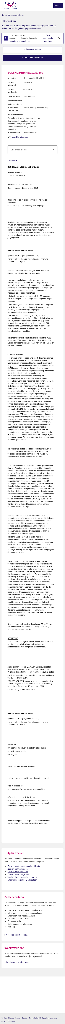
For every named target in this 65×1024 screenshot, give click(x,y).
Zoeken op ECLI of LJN (18, 872)
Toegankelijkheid (35, 1018)
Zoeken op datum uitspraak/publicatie (24, 866)
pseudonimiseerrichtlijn (19, 41)
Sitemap (11, 1018)
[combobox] (32, 150)
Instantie (12, 78)
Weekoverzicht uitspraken (17, 962)
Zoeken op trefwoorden (18, 869)
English (4, 1018)
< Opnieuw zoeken (32, 49)
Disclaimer (11, 1021)
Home (4, 15)
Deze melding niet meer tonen (48, 38)
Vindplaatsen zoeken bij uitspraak (22, 877)
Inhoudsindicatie (15, 115)
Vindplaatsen (14, 133)
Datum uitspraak (12, 83)
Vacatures (53, 1018)
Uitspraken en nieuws (16, 15)
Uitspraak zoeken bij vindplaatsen (22, 880)
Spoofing (45, 1018)
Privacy (17, 1018)
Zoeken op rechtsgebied (18, 874)
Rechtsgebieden (15, 101)
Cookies (25, 1018)
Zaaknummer (14, 96)
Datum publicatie (12, 90)
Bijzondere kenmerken (13, 109)
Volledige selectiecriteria (16, 935)
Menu (57, 5)
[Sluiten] (59, 38)
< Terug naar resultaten (32, 57)
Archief (4, 1021)
